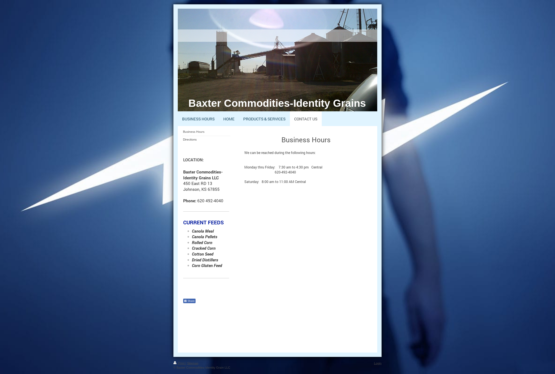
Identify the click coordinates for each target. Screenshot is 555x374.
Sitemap (192, 363)
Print (181, 363)
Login (378, 363)
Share (191, 301)
